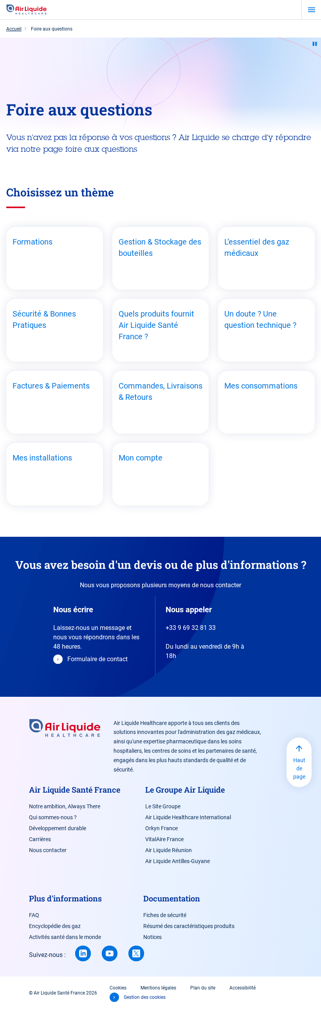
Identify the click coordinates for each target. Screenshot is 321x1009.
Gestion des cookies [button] (145, 997)
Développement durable (57, 828)
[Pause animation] (315, 44)
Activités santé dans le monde (65, 937)
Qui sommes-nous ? (53, 817)
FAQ (34, 915)
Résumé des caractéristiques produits (188, 926)
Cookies (118, 988)
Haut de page (299, 768)
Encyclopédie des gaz (55, 926)
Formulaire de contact (97, 659)
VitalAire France (164, 839)
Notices (152, 937)
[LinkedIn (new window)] (83, 953)
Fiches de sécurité (164, 915)
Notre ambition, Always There (64, 806)
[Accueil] (26, 9)
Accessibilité (242, 988)
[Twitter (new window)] (136, 953)
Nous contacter (48, 850)
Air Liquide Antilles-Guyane (177, 861)
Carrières (40, 839)
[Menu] (311, 10)
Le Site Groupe (162, 806)
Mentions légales (158, 988)
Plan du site (202, 988)
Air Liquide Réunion (168, 850)
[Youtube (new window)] (109, 953)
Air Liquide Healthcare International (188, 817)
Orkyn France (161, 828)
